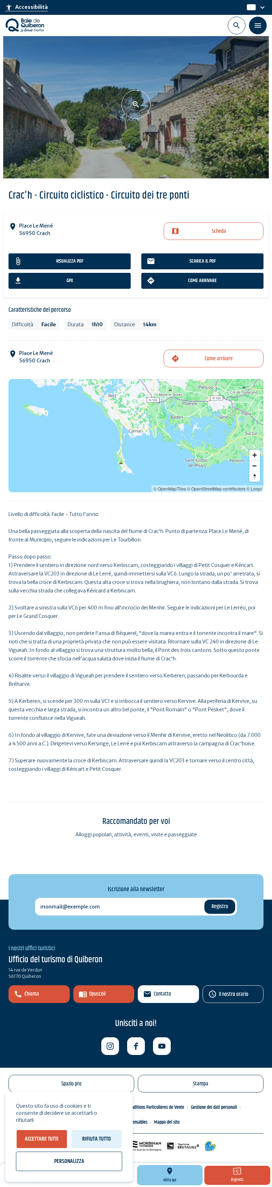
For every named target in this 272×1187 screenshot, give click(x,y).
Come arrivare (202, 281)
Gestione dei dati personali (214, 1107)
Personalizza (69, 1161)
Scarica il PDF (202, 261)
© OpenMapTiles (169, 489)
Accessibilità (26, 7)
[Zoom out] (254, 465)
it (249, 7)
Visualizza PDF (69, 261)
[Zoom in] (254, 455)
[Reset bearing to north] (254, 476)
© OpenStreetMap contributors (216, 489)
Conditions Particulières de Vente (155, 1107)
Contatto (162, 994)
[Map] (136, 435)
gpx (70, 281)
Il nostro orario (233, 994)
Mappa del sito (167, 1122)
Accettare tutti (41, 1139)
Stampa (200, 1083)
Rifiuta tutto (96, 1139)
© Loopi (254, 489)
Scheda (219, 231)
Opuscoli (97, 994)
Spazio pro (71, 1083)
